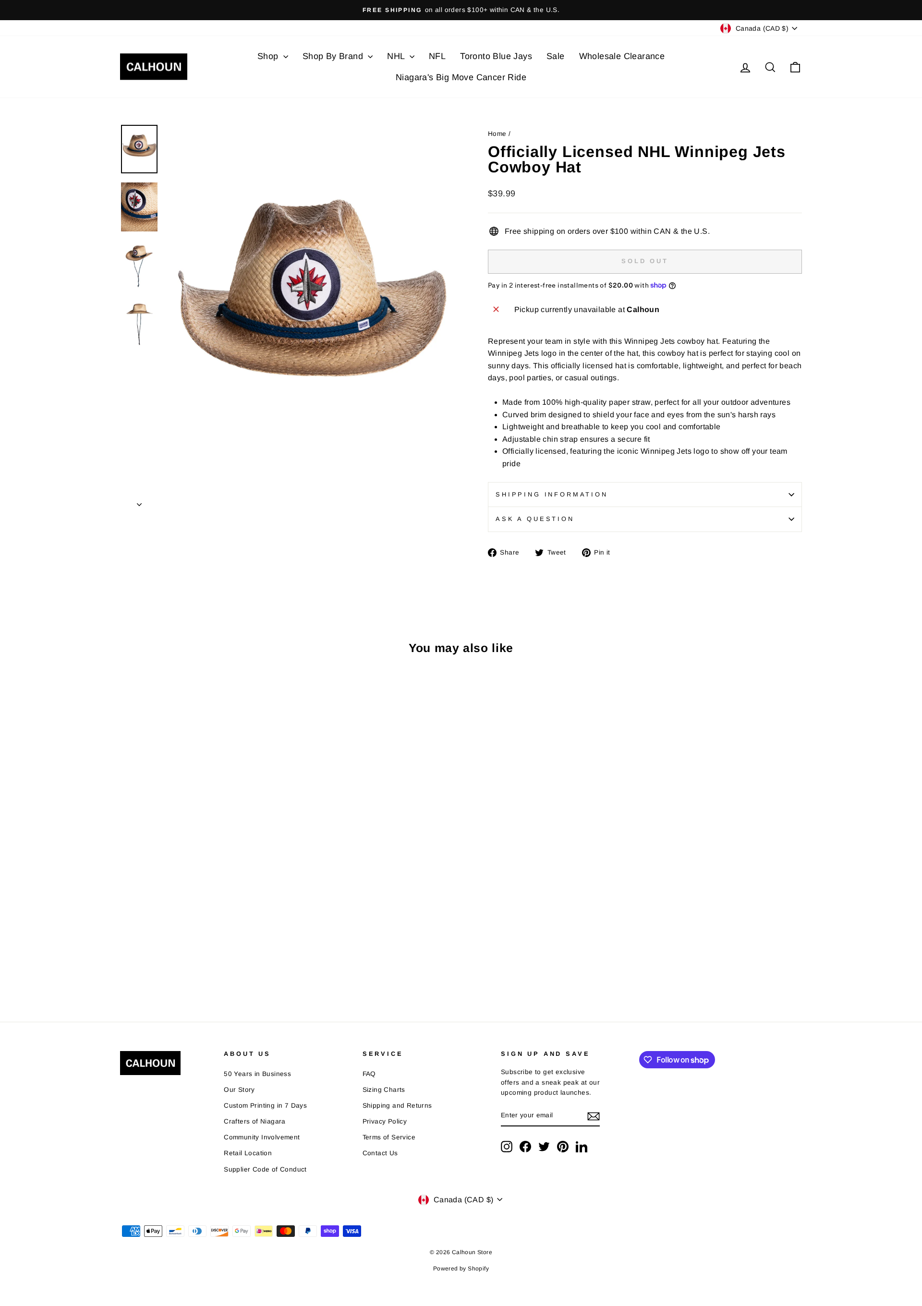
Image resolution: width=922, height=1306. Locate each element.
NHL (397, 56)
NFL (437, 56)
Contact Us (380, 1153)
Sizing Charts (384, 1089)
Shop (269, 56)
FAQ (369, 1073)
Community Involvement (262, 1137)
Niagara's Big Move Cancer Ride (461, 77)
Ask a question (535, 518)
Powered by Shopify (461, 1268)
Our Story (239, 1089)
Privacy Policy (385, 1121)
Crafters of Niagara (255, 1121)
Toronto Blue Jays (496, 56)
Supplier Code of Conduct (265, 1169)
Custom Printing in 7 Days (265, 1105)
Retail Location (248, 1153)
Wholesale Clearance (622, 56)
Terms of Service (389, 1137)
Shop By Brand (334, 56)
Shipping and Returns (397, 1105)
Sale (555, 56)
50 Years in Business (257, 1073)
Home (497, 133)
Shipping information (552, 494)
